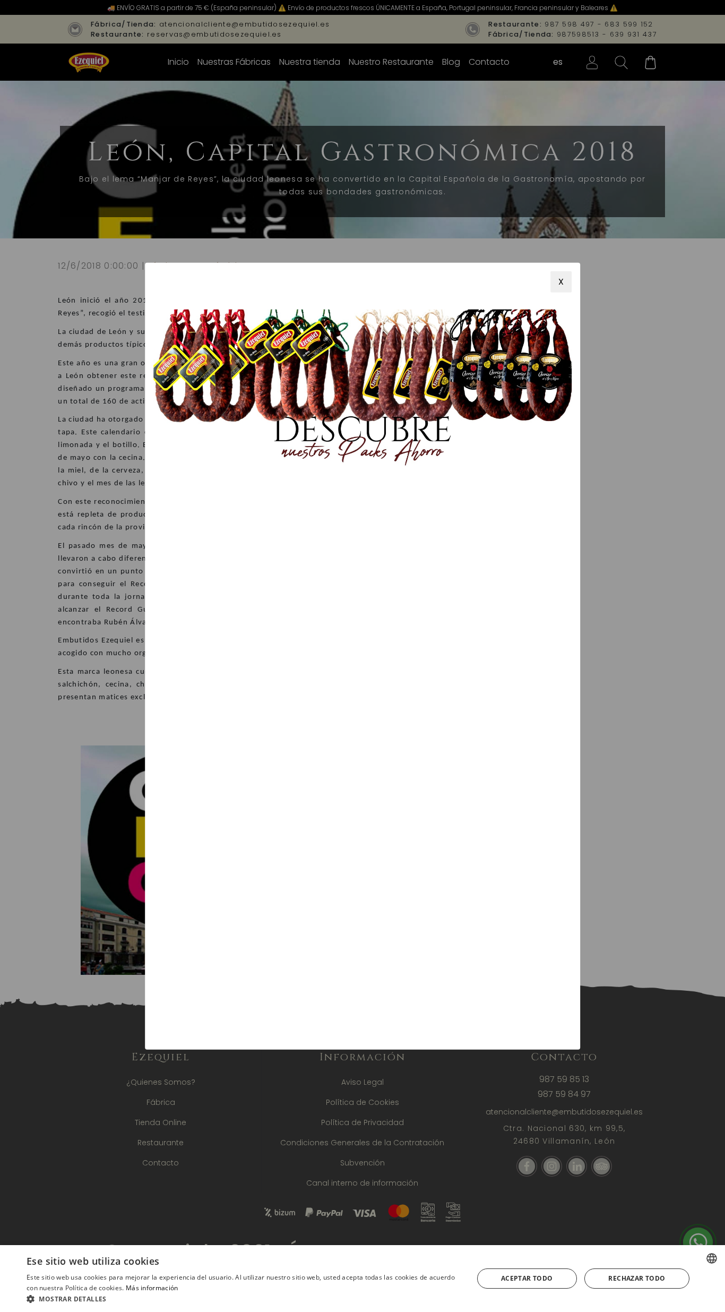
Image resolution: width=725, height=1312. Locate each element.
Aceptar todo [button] (527, 1278)
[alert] (362, 1278)
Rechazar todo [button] (636, 1278)
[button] (243, 1298)
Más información (152, 1287)
